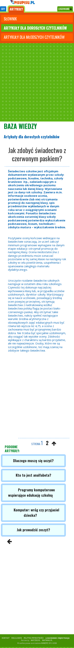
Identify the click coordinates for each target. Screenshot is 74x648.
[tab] (3, 8)
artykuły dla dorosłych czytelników (35, 28)
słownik (10, 19)
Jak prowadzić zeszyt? (33, 529)
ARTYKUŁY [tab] (16, 9)
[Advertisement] (37, 82)
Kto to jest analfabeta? (33, 475)
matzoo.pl (35, 640)
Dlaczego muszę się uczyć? (33, 460)
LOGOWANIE (64, 9)
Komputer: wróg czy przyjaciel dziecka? (36, 512)
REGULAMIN (16, 638)
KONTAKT (5, 638)
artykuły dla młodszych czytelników (34, 37)
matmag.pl (47, 640)
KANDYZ (44, 643)
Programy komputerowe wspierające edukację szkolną (31, 492)
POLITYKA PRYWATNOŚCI (34, 638)
